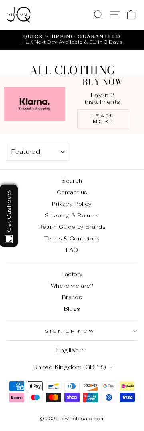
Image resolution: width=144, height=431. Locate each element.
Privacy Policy (72, 203)
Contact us (72, 192)
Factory (72, 274)
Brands (72, 297)
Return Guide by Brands (72, 226)
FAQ (72, 250)
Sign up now (70, 331)
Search (72, 180)
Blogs (72, 308)
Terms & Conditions (72, 238)
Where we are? (72, 285)
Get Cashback (8, 210)
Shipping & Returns (72, 215)
